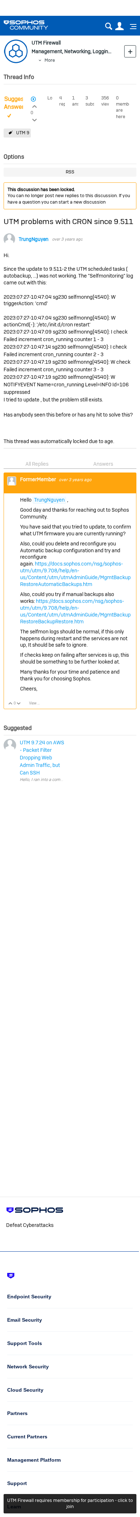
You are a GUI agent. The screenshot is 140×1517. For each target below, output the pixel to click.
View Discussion (37, 703)
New (130, 51)
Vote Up (11, 704)
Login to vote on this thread (34, 105)
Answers (103, 464)
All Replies (36, 464)
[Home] (35, 25)
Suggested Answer (18, 103)
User (119, 26)
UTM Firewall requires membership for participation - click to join (70, 1503)
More (50, 60)
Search (108, 26)
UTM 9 (22, 133)
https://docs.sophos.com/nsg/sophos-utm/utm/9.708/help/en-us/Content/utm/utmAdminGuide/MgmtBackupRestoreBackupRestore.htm (75, 611)
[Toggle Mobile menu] (130, 27)
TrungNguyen (33, 239)
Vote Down (19, 704)
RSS (70, 172)
